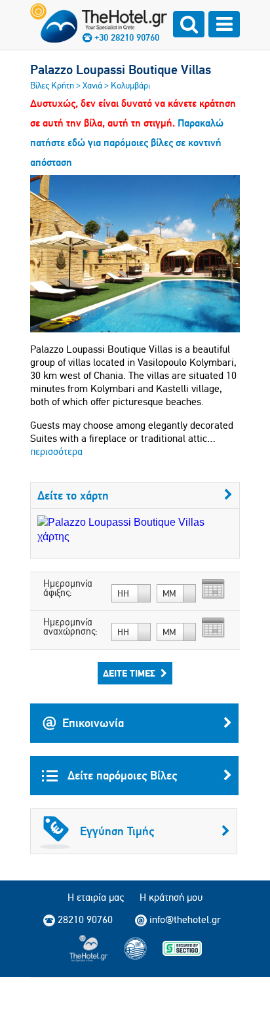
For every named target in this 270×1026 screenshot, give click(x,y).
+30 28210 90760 (126, 37)
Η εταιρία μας (96, 897)
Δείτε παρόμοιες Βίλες (120, 775)
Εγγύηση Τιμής (117, 831)
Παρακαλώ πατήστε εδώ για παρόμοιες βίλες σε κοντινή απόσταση (126, 142)
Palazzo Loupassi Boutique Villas (120, 69)
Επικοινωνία (93, 722)
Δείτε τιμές (129, 673)
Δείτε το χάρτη (73, 495)
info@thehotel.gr (185, 919)
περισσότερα (56, 451)
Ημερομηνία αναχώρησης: (70, 627)
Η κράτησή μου (171, 897)
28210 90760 (85, 919)
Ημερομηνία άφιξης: (67, 588)
